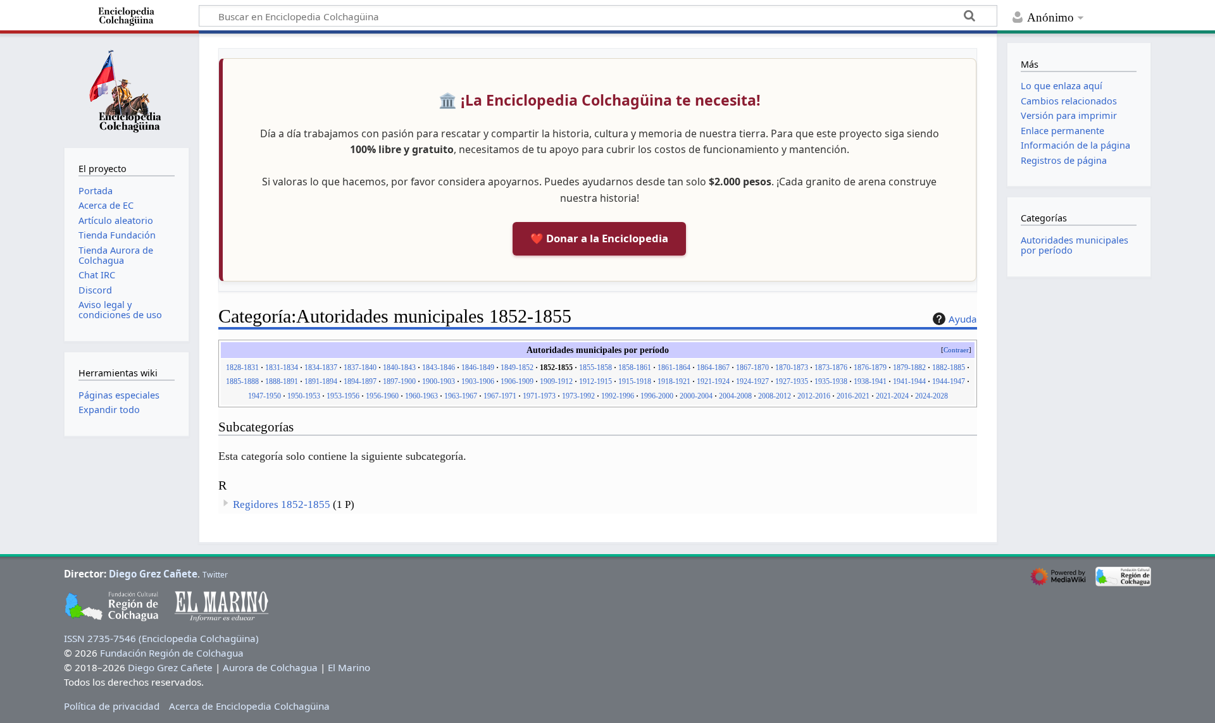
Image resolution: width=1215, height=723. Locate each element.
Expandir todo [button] (109, 410)
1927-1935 (791, 381)
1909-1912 (556, 381)
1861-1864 (673, 367)
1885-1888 (242, 381)
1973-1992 (578, 396)
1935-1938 (830, 381)
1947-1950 (264, 396)
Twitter (215, 574)
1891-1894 (320, 381)
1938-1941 (870, 381)
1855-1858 (595, 367)
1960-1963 (421, 396)
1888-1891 (281, 381)
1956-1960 (382, 396)
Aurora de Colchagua (270, 667)
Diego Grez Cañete (153, 573)
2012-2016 (813, 396)
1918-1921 (673, 381)
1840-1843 (399, 367)
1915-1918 (634, 381)
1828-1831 (242, 367)
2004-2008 (735, 396)
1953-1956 (343, 396)
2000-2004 (696, 396)
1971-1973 (539, 396)
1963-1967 (460, 396)
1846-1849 (477, 367)
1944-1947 (948, 381)
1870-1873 (791, 367)
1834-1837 (320, 367)
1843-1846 (438, 367)
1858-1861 (634, 367)
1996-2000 (656, 396)
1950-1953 (303, 396)
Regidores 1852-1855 (281, 504)
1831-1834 (281, 367)
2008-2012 (774, 396)
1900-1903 (438, 381)
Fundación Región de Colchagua (172, 652)
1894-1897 (360, 381)
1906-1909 (517, 381)
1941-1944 (909, 381)
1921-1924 (713, 381)
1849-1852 (517, 367)
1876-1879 (870, 367)
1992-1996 (617, 396)
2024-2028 (931, 396)
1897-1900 (399, 381)
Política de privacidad (111, 706)
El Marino (349, 667)
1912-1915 (595, 381)
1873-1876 (830, 367)
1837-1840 (360, 367)
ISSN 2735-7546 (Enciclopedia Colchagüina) (161, 638)
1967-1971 (499, 396)
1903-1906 (477, 381)
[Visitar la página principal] (126, 89)
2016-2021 (853, 396)
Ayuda (963, 318)
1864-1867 (713, 367)
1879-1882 (909, 367)
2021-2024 (892, 396)
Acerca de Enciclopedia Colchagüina (249, 706)
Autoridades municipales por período (1074, 245)
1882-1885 (948, 367)
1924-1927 (752, 381)
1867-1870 (752, 367)
